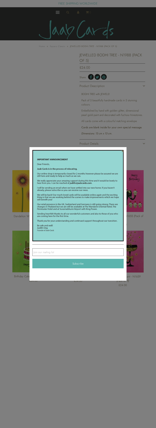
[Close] (123, 151)
